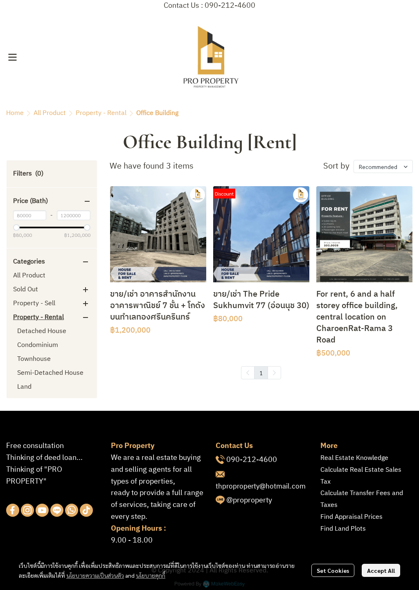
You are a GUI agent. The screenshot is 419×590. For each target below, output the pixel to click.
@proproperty (249, 500)
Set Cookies (333, 570)
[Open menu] (12, 57)
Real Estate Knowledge (354, 458)
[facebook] (12, 510)
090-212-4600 (251, 460)
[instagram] (27, 510)
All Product (50, 113)
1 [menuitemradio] (261, 372)
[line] (56, 510)
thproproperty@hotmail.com (261, 486)
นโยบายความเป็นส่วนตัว (95, 575)
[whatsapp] (71, 510)
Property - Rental (101, 113)
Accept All (381, 570)
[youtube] (42, 510)
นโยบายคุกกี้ (150, 575)
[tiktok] (86, 510)
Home (15, 113)
